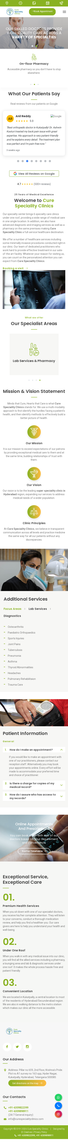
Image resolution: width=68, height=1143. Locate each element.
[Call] (58, 1105)
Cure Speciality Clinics (37, 1129)
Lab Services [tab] (38, 609)
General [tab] (8, 741)
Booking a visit (13, 268)
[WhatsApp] (58, 1097)
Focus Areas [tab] (12, 609)
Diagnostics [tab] (12, 616)
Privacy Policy (40, 1132)
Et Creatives (26, 1132)
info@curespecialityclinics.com (26, 1119)
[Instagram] (58, 1114)
